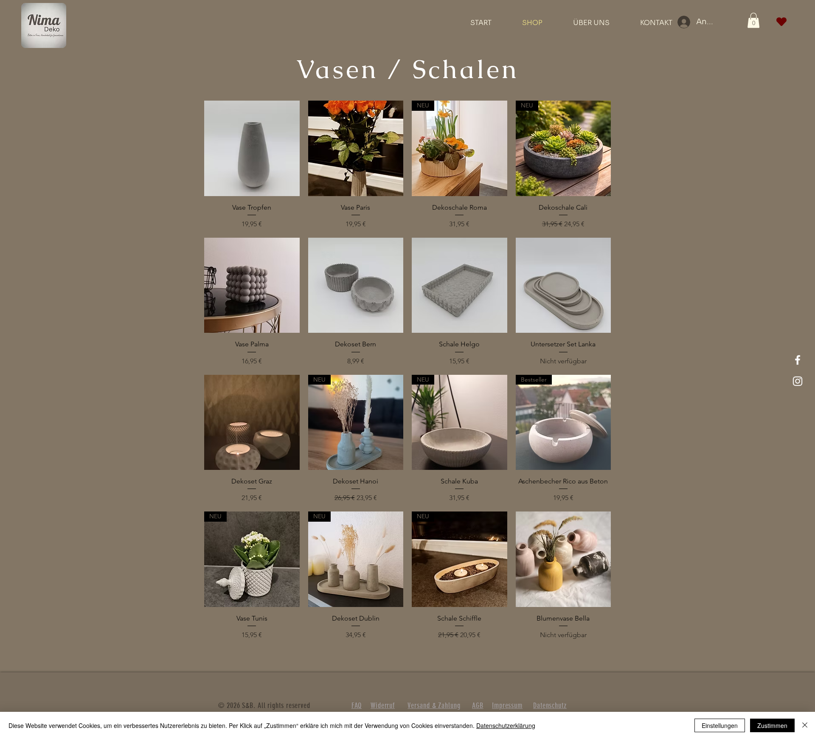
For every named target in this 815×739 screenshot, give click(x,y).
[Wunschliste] (781, 21)
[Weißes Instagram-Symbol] (797, 381)
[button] (753, 20)
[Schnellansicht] (252, 148)
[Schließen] (805, 725)
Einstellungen (720, 725)
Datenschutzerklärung (505, 725)
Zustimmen (772, 725)
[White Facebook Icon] (797, 360)
